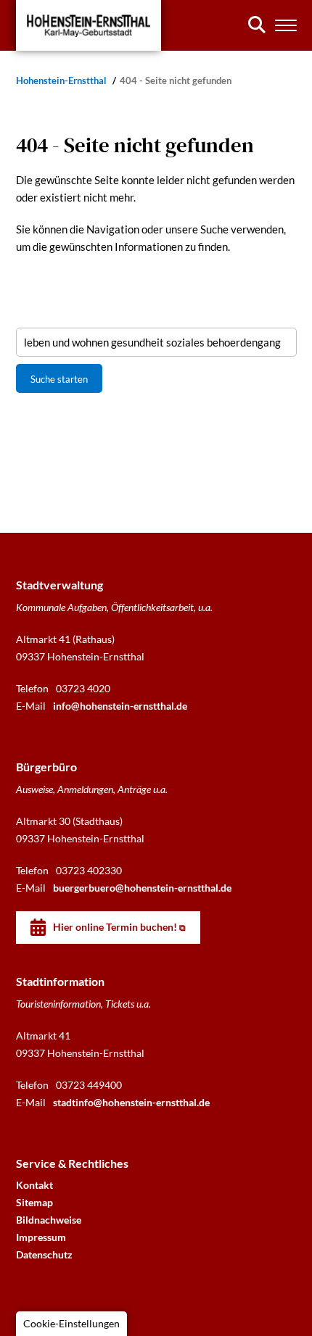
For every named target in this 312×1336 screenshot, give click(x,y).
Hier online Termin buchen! (115, 927)
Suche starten (59, 379)
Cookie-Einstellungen (71, 1323)
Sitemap (34, 1202)
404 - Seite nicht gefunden (175, 80)
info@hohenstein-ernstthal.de (120, 706)
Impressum (41, 1237)
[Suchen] (256, 25)
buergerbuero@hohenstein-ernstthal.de (142, 887)
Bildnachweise (48, 1219)
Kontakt (34, 1185)
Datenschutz (44, 1254)
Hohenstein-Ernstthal (62, 80)
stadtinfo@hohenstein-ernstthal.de (131, 1102)
